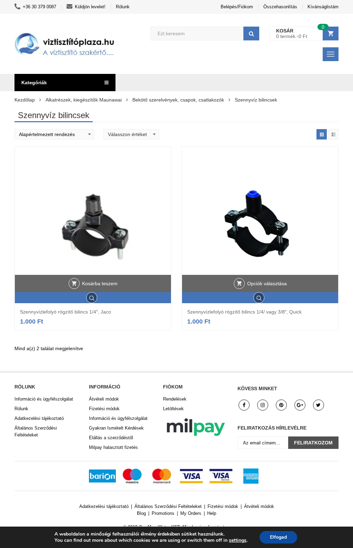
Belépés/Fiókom (237, 6)
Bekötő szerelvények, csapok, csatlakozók (178, 100)
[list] (333, 134)
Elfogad (278, 537)
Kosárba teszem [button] (100, 283)
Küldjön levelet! (90, 6)
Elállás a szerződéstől (111, 437)
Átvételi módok (104, 399)
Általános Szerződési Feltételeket (35, 431)
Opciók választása (267, 283)
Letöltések (173, 408)
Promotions (163, 513)
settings (237, 540)
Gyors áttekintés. (93, 297)
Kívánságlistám (323, 6)
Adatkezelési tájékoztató (39, 418)
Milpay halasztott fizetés (113, 447)
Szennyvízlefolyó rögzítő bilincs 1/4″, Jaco (65, 312)
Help (211, 513)
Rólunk (123, 6)
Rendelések (174, 399)
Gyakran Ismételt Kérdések (116, 428)
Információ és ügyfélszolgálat (43, 399)
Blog (141, 513)
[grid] (321, 134)
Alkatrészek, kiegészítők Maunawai (84, 100)
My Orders (190, 513)
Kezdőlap (24, 100)
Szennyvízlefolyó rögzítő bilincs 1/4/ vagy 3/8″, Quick (244, 312)
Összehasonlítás (280, 6)
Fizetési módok (104, 408)
